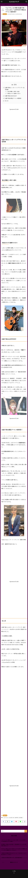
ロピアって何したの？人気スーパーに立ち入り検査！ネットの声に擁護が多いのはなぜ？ (14, 849)
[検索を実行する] (25, 831)
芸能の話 (4, 14)
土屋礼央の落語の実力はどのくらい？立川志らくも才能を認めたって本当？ (13, 853)
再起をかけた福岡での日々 (14, 93)
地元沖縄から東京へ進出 (14, 91)
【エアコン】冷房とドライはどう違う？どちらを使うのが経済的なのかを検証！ (13, 840)
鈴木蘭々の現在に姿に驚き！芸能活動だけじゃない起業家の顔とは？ (13, 845)
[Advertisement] (14, 119)
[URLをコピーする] (25, 821)
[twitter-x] (13, 871)
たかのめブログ (14, 1)
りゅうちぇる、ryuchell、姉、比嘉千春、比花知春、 (13, 817)
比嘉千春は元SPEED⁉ (11, 96)
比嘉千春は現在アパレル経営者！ (13, 98)
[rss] (14, 871)
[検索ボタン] (26, 1)
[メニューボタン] (1, 1)
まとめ (6, 101)
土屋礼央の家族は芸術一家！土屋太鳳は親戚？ (12, 857)
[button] (3, 821)
